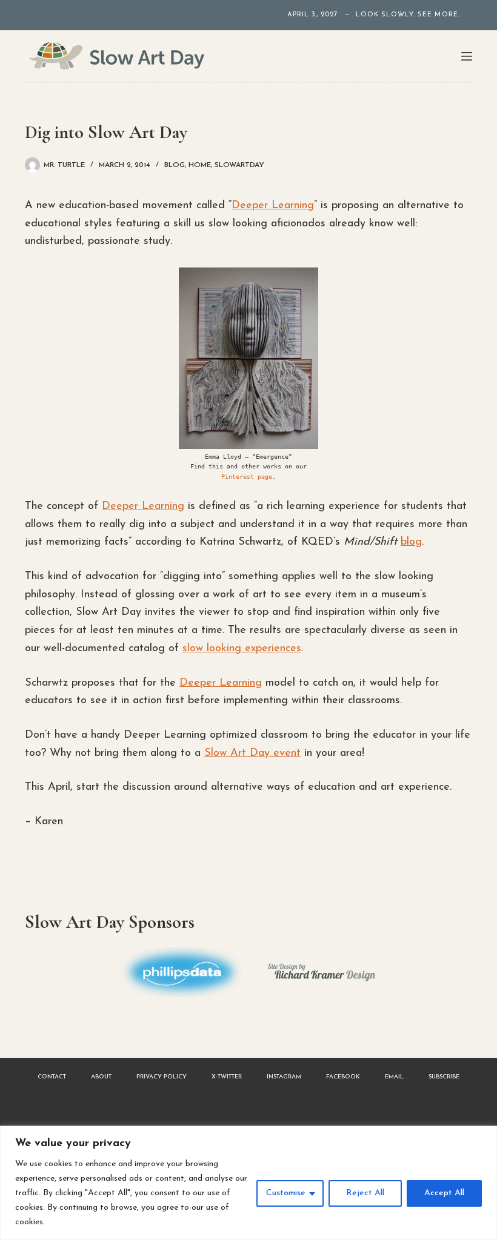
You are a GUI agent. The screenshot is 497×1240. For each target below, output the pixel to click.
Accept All (444, 1193)
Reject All (365, 1193)
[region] (248, 1183)
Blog (174, 165)
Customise (285, 1193)
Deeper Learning (273, 205)
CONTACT (52, 1077)
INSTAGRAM (284, 1077)
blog (411, 542)
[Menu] (466, 56)
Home (199, 165)
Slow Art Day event (252, 753)
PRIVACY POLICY (161, 1077)
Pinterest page (246, 476)
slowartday (239, 165)
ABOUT (101, 1077)
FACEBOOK (343, 1077)
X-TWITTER (227, 1077)
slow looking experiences (241, 648)
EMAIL (394, 1077)
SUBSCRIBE (444, 1077)
